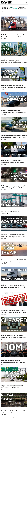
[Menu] (26, 2)
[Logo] (6, 2)
